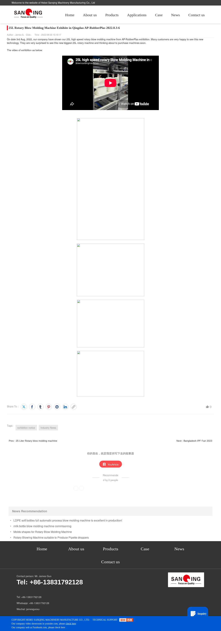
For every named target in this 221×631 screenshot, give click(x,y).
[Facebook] (32, 407)
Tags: (10, 425)
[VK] (57, 407)
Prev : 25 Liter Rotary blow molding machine (33, 440)
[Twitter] (24, 407)
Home (69, 15)
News (175, 15)
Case (159, 15)
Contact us (196, 15)
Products (112, 15)
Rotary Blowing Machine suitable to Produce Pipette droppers (51, 537)
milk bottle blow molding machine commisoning (42, 526)
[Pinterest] (49, 407)
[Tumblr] (40, 407)
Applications (137, 15)
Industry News (48, 427)
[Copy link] (73, 407)
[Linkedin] (65, 407)
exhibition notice (26, 427)
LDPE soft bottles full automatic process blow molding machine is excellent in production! (67, 520)
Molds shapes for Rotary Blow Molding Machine (42, 532)
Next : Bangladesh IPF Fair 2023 (194, 440)
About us (90, 15)
